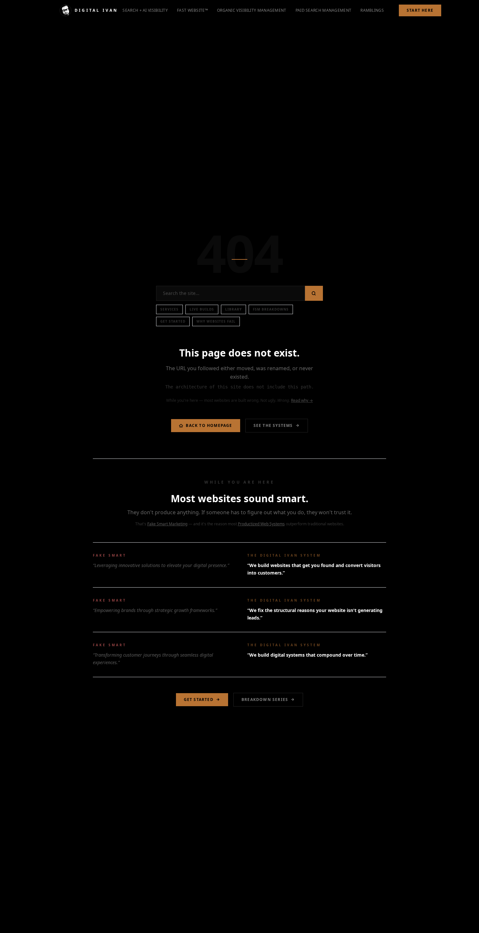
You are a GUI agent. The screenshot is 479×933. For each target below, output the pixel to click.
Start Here (420, 10)
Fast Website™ (192, 10)
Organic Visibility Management (251, 10)
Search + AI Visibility (145, 10)
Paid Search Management (324, 10)
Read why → (302, 400)
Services (169, 309)
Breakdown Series (264, 699)
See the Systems (273, 425)
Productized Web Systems (261, 524)
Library (233, 309)
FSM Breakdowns (271, 309)
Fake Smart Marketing (167, 524)
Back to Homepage (209, 425)
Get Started (172, 321)
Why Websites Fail (216, 321)
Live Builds (202, 309)
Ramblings (372, 10)
